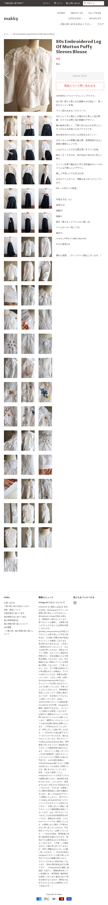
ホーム (6, 34)
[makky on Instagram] (74, 603)
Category (75, 18)
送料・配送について (12, 610)
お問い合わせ (73, 3)
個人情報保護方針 (11, 620)
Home (61, 13)
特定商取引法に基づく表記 (15, 617)
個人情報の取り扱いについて (16, 624)
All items (95, 13)
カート (60, 3)
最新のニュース (46, 597)
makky (11, 18)
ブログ (100, 24)
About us (76, 13)
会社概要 (7, 627)
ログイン (46, 3)
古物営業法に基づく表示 (14, 613)
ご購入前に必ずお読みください (75, 24)
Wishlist (95, 18)
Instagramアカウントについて (52, 602)
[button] (49, 75)
